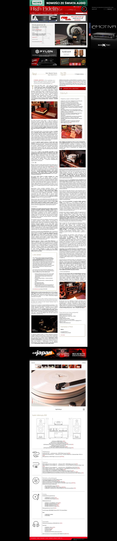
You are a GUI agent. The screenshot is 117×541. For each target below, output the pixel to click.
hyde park (56, 13)
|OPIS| (66, 446)
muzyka (39, 13)
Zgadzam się (94, 9)
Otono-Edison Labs (38, 29)
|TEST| (64, 441)
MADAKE (52, 166)
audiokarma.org (37, 289)
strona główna (33, 13)
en (80, 6)
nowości (50, 13)
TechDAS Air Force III (77, 82)
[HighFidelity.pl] (44, 118)
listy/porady (45, 13)
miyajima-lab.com (34, 37)
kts (61, 538)
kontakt (66, 13)
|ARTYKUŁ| (62, 456)
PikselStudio (75, 539)
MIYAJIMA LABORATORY (39, 80)
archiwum (61, 13)
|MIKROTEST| (66, 533)
